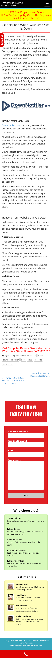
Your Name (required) (18, 431)
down (40, 355)
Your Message (14, 460)
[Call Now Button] (26, 654)
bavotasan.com (37, 645)
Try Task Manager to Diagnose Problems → (40, 374)
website (38, 359)
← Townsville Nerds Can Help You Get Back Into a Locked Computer (13, 380)
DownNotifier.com (11, 125)
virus (30, 359)
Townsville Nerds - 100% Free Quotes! (32, 640)
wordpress (7, 364)
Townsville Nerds (12, 2)
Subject (11, 450)
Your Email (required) (17, 441)
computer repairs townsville (23, 355)
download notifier (11, 359)
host (23, 359)
